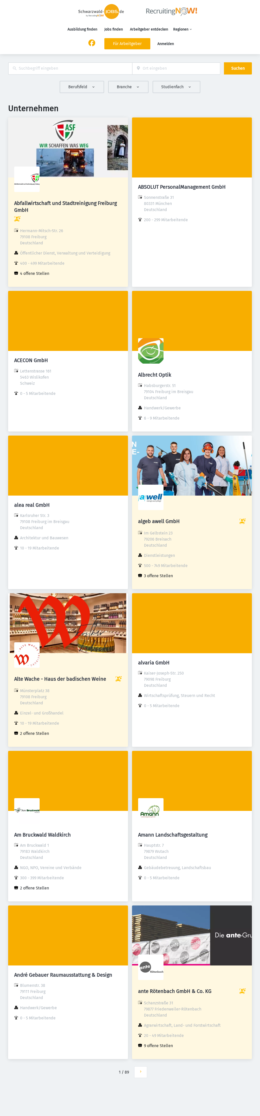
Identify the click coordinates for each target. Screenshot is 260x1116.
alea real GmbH (32, 505)
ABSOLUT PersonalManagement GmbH (182, 187)
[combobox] (70, 68)
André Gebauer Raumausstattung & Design (63, 975)
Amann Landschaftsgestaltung (172, 835)
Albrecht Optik (154, 375)
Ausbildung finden (82, 29)
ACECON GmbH (31, 360)
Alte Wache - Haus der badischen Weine (60, 679)
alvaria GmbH (154, 663)
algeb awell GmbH (159, 521)
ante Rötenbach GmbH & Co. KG (175, 991)
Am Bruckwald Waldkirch (42, 835)
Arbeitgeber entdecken (149, 29)
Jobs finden (113, 29)
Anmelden (165, 44)
